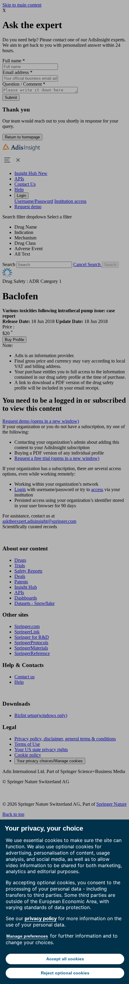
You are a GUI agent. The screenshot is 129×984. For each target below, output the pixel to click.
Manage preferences (27, 936)
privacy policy (41, 918)
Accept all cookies (65, 958)
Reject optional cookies (65, 973)
